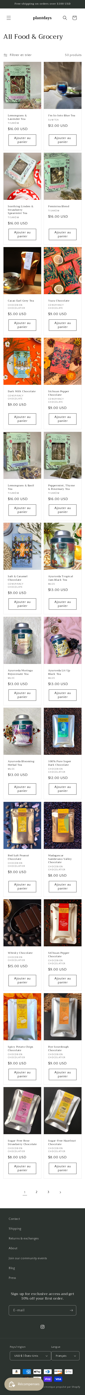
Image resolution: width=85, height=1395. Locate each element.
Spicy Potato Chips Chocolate (20, 1048)
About (13, 1248)
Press (12, 1278)
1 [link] (25, 1192)
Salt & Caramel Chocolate (17, 578)
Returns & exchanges (24, 1238)
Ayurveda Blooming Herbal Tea (21, 763)
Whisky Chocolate (20, 953)
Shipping (15, 1228)
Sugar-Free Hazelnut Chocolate (62, 1142)
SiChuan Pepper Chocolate (58, 954)
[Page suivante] (60, 1192)
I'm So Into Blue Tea (61, 115)
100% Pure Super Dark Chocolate (59, 763)
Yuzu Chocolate (58, 301)
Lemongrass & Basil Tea (21, 487)
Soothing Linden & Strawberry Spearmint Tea (20, 210)
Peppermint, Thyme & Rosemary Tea (61, 487)
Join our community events (28, 1258)
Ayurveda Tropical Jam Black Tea (60, 578)
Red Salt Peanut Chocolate (18, 857)
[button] (9, 18)
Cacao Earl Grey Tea (21, 301)
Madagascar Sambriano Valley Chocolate (60, 859)
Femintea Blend (58, 207)
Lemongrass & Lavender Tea (17, 117)
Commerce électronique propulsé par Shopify (53, 1387)
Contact (14, 1219)
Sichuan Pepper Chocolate (58, 393)
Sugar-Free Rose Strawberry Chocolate (22, 1142)
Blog (12, 1268)
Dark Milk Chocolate (22, 392)
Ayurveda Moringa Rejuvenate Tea (20, 672)
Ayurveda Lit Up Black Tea (59, 672)
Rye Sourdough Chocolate (58, 1048)
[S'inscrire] (71, 1310)
